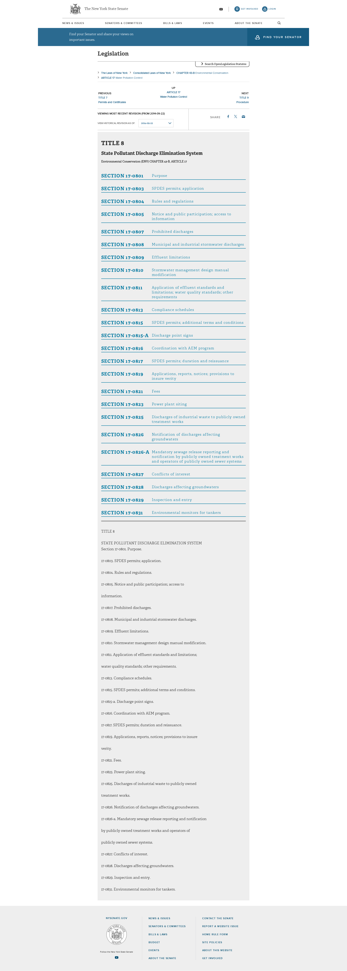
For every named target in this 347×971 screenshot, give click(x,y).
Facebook (227, 116)
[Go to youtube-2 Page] (116, 957)
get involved (249, 9)
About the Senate (162, 958)
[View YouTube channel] (221, 9)
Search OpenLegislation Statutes (225, 64)
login (272, 9)
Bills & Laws (172, 23)
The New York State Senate (106, 9)
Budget (154, 942)
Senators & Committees (123, 23)
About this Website (217, 950)
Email (243, 116)
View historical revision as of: (116, 123)
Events (208, 23)
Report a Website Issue (220, 926)
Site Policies (212, 942)
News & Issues (73, 23)
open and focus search (279, 24)
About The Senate (248, 23)
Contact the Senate (218, 918)
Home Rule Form (215, 934)
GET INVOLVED (212, 958)
